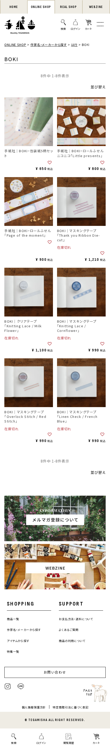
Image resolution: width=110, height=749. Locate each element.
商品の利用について (72, 641)
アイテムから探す (18, 641)
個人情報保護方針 (34, 707)
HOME (13, 7)
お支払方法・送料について (76, 619)
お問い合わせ (55, 672)
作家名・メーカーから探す (48, 44)
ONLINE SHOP (41, 7)
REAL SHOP (68, 7)
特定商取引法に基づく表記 (70, 707)
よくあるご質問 (69, 630)
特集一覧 (13, 651)
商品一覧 (13, 619)
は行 (74, 44)
